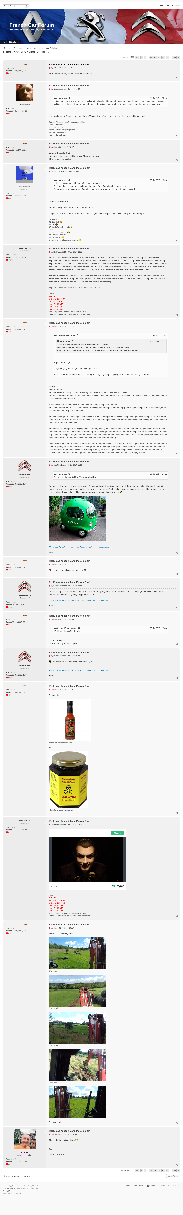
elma (58, 98)
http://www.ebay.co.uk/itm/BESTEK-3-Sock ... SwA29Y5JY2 (75, 288)
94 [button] (151, 57)
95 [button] (155, 57)
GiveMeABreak (63, 628)
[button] (137, 57)
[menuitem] (14, 42)
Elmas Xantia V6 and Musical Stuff (29, 52)
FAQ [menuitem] (3, 42)
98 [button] (167, 57)
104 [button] (174, 57)
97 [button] (163, 57)
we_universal (11, 1188)
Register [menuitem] (165, 6)
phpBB (13, 1186)
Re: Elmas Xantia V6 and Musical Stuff (69, 64)
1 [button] (145, 57)
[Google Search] (27, 6)
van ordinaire (62, 335)
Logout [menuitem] (177, 6)
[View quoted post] (69, 98)
